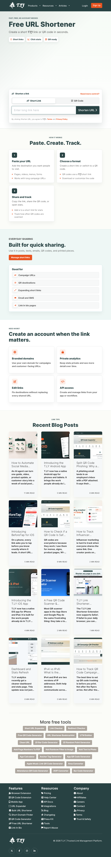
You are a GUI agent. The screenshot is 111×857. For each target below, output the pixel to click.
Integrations (49, 806)
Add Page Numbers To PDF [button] (27, 749)
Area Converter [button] (75, 763)
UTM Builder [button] (86, 735)
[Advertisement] (55, 66)
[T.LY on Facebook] (19, 851)
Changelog (49, 814)
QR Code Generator (21, 819)
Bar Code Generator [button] (83, 771)
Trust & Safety (83, 819)
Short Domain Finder (22, 814)
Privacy (80, 810)
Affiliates (81, 797)
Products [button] (33, 5)
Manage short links (20, 257)
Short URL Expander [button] (34, 728)
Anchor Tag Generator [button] (51, 756)
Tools (46, 823)
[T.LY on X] (12, 851)
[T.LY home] (17, 5)
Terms (49, 119)
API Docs (48, 801)
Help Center (49, 797)
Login (85, 5)
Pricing (47, 793)
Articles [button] (63, 5)
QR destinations (26, 282)
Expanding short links (29, 290)
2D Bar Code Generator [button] (46, 742)
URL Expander (18, 806)
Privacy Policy (61, 119)
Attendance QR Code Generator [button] (32, 771)
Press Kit (48, 819)
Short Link (35, 100)
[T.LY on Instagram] (27, 851)
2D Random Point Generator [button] (76, 742)
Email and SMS (26, 298)
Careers (80, 801)
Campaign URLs (26, 275)
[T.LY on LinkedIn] (34, 851)
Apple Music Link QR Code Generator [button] (45, 763)
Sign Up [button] (96, 5)
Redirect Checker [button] (76, 728)
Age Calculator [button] (27, 756)
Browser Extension (21, 793)
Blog (45, 810)
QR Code (78, 100)
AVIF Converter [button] (60, 771)
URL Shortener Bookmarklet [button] (61, 735)
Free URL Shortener (22, 823)
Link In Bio (16, 827)
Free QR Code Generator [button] (30, 735)
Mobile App (16, 801)
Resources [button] (48, 5)
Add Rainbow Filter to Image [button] (59, 749)
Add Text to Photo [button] (87, 749)
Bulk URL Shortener (21, 810)
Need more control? (89, 94)
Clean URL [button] (25, 742)
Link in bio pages (27, 305)
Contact (80, 806)
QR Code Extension (21, 797)
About (79, 793)
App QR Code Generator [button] (78, 756)
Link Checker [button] (56, 728)
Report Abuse (50, 827)
